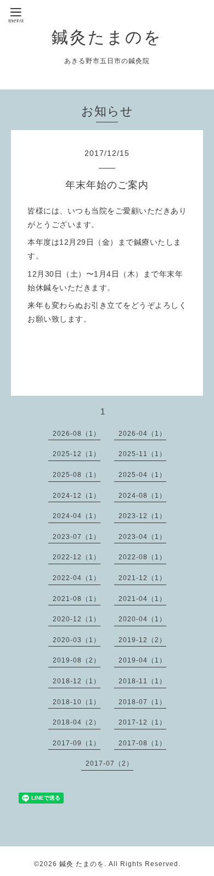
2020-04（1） (142, 619)
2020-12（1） (76, 619)
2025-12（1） (76, 454)
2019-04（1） (142, 660)
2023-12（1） (142, 516)
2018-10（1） (76, 702)
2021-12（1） (142, 578)
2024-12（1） (76, 495)
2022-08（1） (142, 557)
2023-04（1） (142, 537)
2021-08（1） (76, 599)
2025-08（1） (76, 475)
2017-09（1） (76, 743)
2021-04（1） (142, 599)
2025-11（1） (142, 454)
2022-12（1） (76, 557)
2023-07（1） (76, 537)
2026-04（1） (142, 433)
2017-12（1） (142, 722)
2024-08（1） (142, 495)
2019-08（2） (76, 660)
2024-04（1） (76, 516)
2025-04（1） (142, 475)
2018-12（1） (76, 681)
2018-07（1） (142, 702)
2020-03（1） (76, 640)
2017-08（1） (142, 743)
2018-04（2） (76, 722)
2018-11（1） (142, 681)
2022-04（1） (76, 578)
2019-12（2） (142, 640)
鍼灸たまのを (107, 37)
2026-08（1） (76, 433)
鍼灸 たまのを (81, 864)
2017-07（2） (109, 763)
